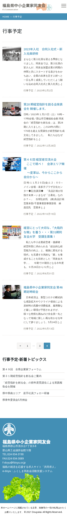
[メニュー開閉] (63, 5)
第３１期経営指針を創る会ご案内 (21, 376)
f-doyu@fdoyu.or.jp (14, 462)
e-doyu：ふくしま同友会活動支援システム (27, 471)
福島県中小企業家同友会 (23, 5)
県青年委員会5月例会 (14, 400)
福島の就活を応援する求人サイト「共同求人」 (29, 467)
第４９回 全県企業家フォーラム (21, 369)
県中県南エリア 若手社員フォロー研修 (25, 393)
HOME (5, 16)
